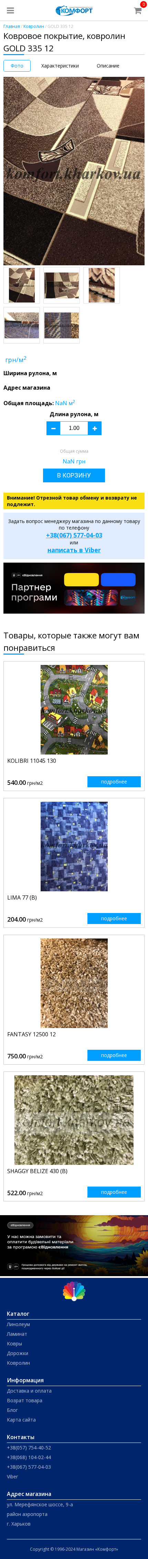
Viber (12, 1476)
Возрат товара (24, 1400)
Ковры (14, 1343)
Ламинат (17, 1334)
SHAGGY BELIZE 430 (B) (37, 1171)
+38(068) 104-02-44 (29, 1457)
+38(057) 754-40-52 (29, 1447)
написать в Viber (74, 550)
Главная (11, 26)
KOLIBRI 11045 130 (31, 761)
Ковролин (33, 26)
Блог (12, 1410)
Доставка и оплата (29, 1390)
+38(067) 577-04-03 (74, 535)
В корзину (74, 475)
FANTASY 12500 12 (31, 1034)
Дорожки (17, 1353)
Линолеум (18, 1324)
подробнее (114, 781)
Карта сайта (21, 1419)
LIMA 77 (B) (22, 897)
